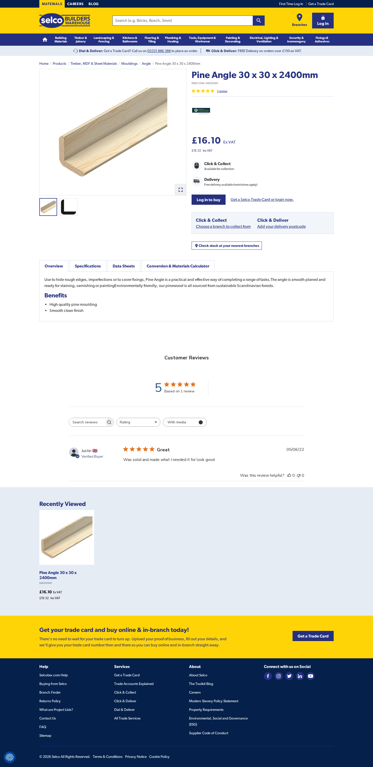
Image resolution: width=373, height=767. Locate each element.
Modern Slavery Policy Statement (213, 701)
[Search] (259, 20)
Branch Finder (50, 692)
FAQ (42, 727)
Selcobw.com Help (53, 675)
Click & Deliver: (224, 51)
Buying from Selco (53, 684)
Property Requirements (206, 710)
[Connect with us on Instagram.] (279, 676)
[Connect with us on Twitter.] (289, 676)
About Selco (198, 675)
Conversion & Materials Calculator (178, 266)
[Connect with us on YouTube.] (311, 676)
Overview (54, 266)
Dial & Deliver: (91, 51)
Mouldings (129, 63)
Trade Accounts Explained (134, 684)
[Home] (44, 40)
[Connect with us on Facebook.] (268, 676)
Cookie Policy (159, 757)
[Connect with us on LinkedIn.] (300, 676)
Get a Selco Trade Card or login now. (262, 199)
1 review (222, 91)
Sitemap (45, 735)
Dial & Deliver (124, 710)
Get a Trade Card (321, 4)
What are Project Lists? (56, 710)
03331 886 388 (159, 51)
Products (59, 63)
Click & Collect (125, 692)
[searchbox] (87, 422)
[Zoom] (180, 189)
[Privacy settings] (9, 757)
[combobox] (138, 422)
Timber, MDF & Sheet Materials (94, 63)
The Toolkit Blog (201, 684)
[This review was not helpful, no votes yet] (298, 475)
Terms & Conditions (108, 757)
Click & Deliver (125, 701)
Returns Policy (50, 701)
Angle (146, 63)
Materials (52, 4)
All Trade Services (127, 718)
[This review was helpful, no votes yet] (289, 475)
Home (43, 63)
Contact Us (47, 718)
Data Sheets (124, 266)
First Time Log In (291, 4)
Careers (75, 4)
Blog (94, 4)
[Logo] (64, 20)
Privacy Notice (136, 757)
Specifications (88, 266)
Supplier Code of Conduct (208, 733)
